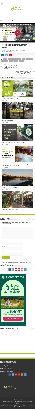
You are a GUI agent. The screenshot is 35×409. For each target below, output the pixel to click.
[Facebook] (9, 269)
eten (24, 59)
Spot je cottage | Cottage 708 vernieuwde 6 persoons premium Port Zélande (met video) (23, 72)
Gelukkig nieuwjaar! (7, 120)
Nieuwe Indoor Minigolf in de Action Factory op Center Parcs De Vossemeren (16, 164)
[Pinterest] (16, 269)
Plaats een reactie (7, 51)
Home (2, 20)
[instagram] (25, 269)
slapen (16, 61)
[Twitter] (13, 269)
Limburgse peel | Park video (10, 209)
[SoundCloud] (22, 269)
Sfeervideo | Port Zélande (9, 187)
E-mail (4, 246)
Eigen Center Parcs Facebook (7, 368)
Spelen (21, 61)
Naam (4, 241)
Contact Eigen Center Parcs (6, 366)
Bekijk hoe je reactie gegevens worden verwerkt (16, 263)
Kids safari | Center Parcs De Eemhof (13, 142)
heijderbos (30, 59)
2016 (5, 59)
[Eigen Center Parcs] (17, 9)
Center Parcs (12, 59)
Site (3, 251)
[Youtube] (19, 269)
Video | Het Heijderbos (20, 50)
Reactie (4, 226)
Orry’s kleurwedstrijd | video (10, 98)
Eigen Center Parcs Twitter (6, 371)
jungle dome (5, 61)
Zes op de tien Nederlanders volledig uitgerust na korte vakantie (11, 66)
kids (11, 61)
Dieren (18, 59)
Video (6, 20)
